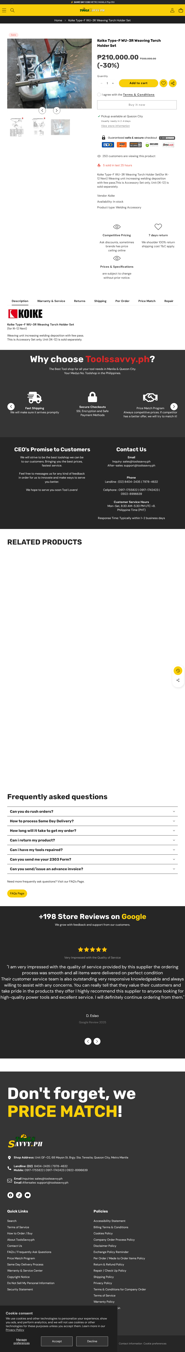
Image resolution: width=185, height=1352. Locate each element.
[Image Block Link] (137, 141)
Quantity (102, 76)
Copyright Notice (18, 1277)
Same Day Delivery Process (25, 1264)
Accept (57, 1341)
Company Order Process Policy (114, 1240)
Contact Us (14, 1246)
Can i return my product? (32, 840)
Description (20, 301)
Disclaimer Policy (105, 1246)
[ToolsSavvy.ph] (92, 10)
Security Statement (20, 1289)
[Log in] (172, 10)
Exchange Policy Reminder (111, 1252)
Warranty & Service (51, 301)
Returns (79, 301)
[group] (16, 127)
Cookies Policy (103, 1233)
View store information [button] (115, 125)
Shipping (100, 301)
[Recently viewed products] (178, 670)
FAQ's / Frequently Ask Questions (29, 1252)
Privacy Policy (15, 1330)
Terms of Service (18, 1227)
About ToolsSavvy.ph (21, 1240)
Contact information (130, 1343)
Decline (92, 1341)
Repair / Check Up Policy (110, 1270)
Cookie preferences (154, 1343)
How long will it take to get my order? (43, 830)
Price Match (147, 301)
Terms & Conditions (139, 95)
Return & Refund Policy (109, 1264)
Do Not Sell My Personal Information (30, 1283)
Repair (168, 301)
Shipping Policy (104, 1277)
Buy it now (137, 105)
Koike (111, 196)
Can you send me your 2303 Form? (40, 859)
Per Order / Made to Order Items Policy (119, 1258)
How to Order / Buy (20, 1233)
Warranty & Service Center (25, 1270)
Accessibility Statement (109, 1221)
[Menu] (4, 10)
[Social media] (178, 680)
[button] (181, 10)
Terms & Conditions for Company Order (120, 1289)
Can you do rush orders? (31, 811)
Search (11, 1221)
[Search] (12, 10)
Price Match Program (21, 1258)
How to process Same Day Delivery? (42, 821)
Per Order (122, 301)
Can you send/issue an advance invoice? (46, 869)
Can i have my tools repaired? (36, 850)
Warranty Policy (104, 1302)
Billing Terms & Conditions (111, 1227)
